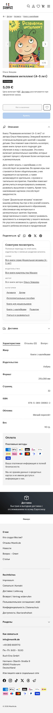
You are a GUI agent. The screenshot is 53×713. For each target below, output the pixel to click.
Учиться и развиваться (18, 315)
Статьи (6, 559)
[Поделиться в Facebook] (29, 235)
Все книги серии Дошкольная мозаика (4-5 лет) (26, 262)
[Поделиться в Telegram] (19, 235)
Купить (26, 115)
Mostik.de (12, 706)
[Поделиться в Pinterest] (40, 235)
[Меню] (49, 6)
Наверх (26, 519)
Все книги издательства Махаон (21, 272)
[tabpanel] (26, 389)
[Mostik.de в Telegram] (34, 681)
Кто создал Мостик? (12, 537)
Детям (9, 16)
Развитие (34, 309)
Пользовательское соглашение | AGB (21, 602)
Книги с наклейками (30, 16)
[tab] (11, 343)
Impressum (8, 580)
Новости (7, 548)
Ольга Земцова (9, 72)
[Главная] (4, 16)
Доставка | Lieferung (13, 591)
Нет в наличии (22, 107)
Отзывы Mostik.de (12, 542)
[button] (43, 6)
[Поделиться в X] (35, 235)
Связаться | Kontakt (12, 585)
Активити (17, 16)
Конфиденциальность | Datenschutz (21, 607)
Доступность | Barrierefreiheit (17, 612)
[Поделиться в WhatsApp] (24, 235)
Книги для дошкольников (19, 303)
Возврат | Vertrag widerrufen (17, 596)
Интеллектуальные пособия (21, 298)
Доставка (26, 91)
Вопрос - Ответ (10, 553)
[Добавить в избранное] (47, 107)
